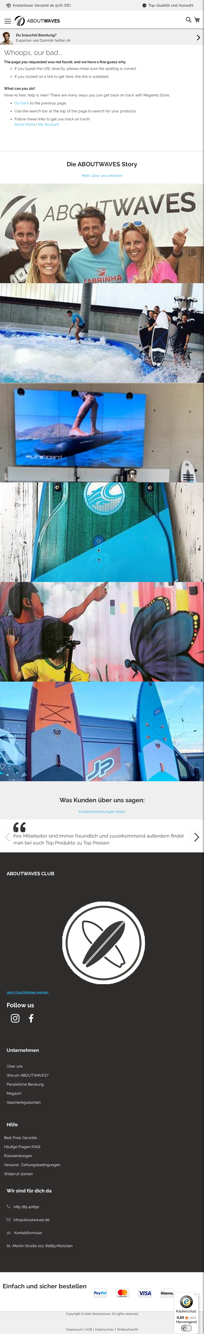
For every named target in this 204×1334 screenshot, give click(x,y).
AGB (89, 1329)
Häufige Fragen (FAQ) (22, 1147)
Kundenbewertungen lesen (102, 811)
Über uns (15, 1066)
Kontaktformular (27, 1233)
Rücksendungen (18, 1156)
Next (196, 837)
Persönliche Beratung (25, 1084)
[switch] (186, 1328)
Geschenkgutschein (24, 1102)
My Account (48, 124)
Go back (22, 103)
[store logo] (37, 21)
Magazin (14, 1093)
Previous (8, 837)
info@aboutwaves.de (30, 1220)
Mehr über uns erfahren (102, 175)
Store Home (25, 124)
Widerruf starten (18, 1174)
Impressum (74, 1329)
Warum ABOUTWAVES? (28, 1075)
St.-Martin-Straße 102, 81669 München (40, 1246)
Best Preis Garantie (20, 1138)
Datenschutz (104, 1329)
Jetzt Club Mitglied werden (27, 992)
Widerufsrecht (127, 1329)
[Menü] (195, 1296)
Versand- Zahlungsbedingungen (32, 1165)
